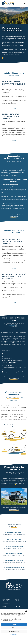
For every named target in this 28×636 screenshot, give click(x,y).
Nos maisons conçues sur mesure (14, 553)
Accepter (14, 624)
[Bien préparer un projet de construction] (14, 543)
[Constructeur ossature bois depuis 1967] (14, 529)
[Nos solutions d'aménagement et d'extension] (14, 564)
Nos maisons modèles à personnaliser (14, 560)
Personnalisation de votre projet (14, 539)
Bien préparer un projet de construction (14, 546)
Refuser (14, 627)
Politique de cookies (13, 634)
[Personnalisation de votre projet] (14, 536)
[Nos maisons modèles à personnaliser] (14, 557)
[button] (26, 610)
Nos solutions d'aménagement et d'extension (14, 567)
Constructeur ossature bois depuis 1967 (14, 532)
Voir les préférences (14, 631)
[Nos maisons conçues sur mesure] (14, 550)
